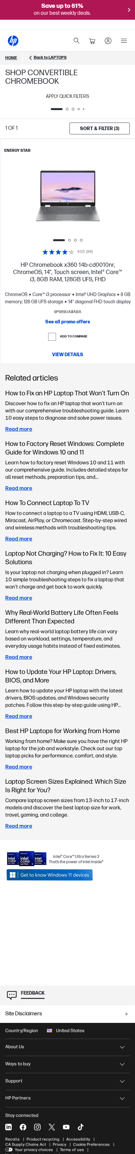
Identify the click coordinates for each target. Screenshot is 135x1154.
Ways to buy (17, 1064)
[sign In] (108, 41)
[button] (67, 1014)
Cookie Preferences (91, 1144)
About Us (14, 1047)
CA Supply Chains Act (25, 1144)
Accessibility (78, 1139)
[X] (51, 1127)
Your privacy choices (34, 1149)
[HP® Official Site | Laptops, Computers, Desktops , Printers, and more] (13, 41)
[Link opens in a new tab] (55, 875)
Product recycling (43, 1139)
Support (13, 1081)
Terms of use (72, 1149)
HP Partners (18, 1098)
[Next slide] (91, 199)
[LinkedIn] (8, 1127)
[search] (77, 41)
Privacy (59, 1144)
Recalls (12, 1139)
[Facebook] (23, 1127)
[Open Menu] (124, 41)
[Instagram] (37, 1127)
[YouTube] (66, 1127)
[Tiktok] (80, 1127)
